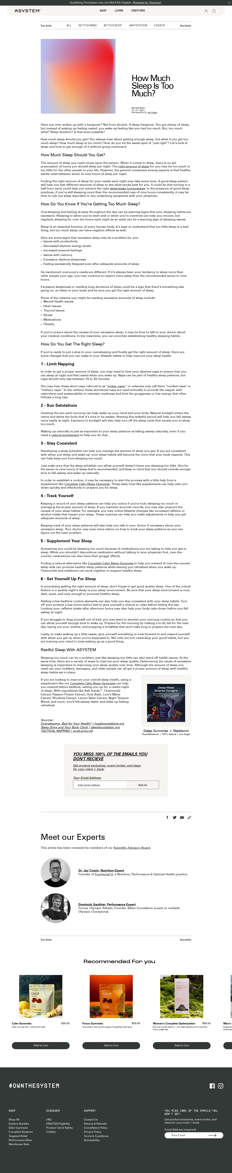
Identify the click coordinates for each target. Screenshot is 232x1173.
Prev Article (46, 25)
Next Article (185, 25)
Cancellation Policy (96, 1128)
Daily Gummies (18, 1128)
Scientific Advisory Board (132, 848)
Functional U (104, 874)
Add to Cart (41, 1045)
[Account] (206, 11)
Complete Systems (21, 1132)
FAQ (48, 1119)
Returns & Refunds (95, 1124)
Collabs (51, 1132)
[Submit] (215, 1135)
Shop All (14, 1119)
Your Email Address (87, 778)
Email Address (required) (180, 1130)
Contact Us (91, 1119)
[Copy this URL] (189, 817)
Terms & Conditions (96, 1136)
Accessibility (92, 1140)
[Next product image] (64, 998)
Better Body (113, 25)
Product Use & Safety (59, 1128)
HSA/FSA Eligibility (58, 1124)
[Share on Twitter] (174, 817)
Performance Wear (20, 1140)
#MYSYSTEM (138, 25)
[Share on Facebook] (167, 817)
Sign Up (142, 785)
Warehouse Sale (19, 1144)
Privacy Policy (92, 1132)
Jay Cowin (152, 112)
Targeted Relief (18, 1136)
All (69, 25)
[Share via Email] (182, 817)
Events (159, 25)
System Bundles (19, 1124)
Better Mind (88, 25)
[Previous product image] (17, 998)
